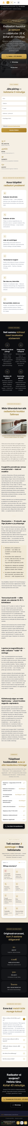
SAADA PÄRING (14, 130)
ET (11, 2)
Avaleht (2, 1114)
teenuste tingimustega (14, 126)
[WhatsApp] (21, 1122)
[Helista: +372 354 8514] (8, 2)
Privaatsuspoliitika (10, 1118)
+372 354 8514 (21, 6)
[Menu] (18, 2)
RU (15, 2)
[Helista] (18, 1122)
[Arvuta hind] (25, 1122)
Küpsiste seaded (18, 1118)
